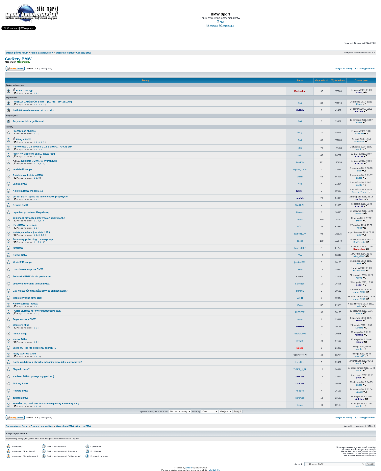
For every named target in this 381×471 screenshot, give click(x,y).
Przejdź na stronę (343, 68)
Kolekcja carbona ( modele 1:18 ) (31, 232)
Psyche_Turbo (300, 169)
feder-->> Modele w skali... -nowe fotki (34, 153)
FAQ (221, 22)
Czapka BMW (20, 205)
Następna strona (367, 68)
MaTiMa (300, 110)
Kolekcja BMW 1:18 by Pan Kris (39, 161)
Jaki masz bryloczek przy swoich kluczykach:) (39, 218)
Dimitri (359, 220)
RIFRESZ (300, 312)
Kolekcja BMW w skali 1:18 (28, 191)
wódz (299, 226)
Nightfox (359, 399)
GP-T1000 (300, 376)
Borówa (300, 291)
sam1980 (359, 133)
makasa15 (359, 356)
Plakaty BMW (20, 383)
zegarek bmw (20, 397)
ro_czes (300, 391)
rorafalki (300, 198)
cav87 (300, 269)
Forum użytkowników (42, 53)
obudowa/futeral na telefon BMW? (31, 283)
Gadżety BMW (83, 53)
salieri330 (299, 283)
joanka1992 (299, 262)
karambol (299, 398)
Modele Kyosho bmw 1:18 (27, 298)
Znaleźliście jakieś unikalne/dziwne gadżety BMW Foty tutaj (46, 403)
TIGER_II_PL (299, 369)
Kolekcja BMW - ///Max (25, 303)
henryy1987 (300, 248)
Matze (359, 104)
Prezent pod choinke (24, 131)
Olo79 (359, 313)
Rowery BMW (20, 390)
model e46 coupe (22, 169)
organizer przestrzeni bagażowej (31, 212)
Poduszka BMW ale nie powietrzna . (32, 276)
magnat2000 (300, 333)
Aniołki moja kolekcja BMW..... (29, 175)
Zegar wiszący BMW (24, 319)
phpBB (189, 468)
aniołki (359, 149)
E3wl (300, 255)
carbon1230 (300, 234)
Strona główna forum (17, 53)
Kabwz (359, 278)
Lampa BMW (20, 183)
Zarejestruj (228, 26)
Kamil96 (359, 327)
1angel (300, 405)
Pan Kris (300, 162)
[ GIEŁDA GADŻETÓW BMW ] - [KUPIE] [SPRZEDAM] (42, 101)
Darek (359, 320)
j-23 (300, 148)
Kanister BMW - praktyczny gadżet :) (33, 376)
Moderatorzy (23, 62)
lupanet (359, 392)
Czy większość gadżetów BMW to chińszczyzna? (40, 290)
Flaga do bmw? (21, 369)
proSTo (299, 341)
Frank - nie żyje (24, 90)
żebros (359, 342)
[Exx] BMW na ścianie (25, 225)
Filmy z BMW (23, 139)
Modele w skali (21, 325)
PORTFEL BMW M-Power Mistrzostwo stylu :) (38, 310)
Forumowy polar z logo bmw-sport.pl (33, 239)
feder (299, 155)
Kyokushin (300, 91)
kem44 (300, 219)
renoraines (359, 141)
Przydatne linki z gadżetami (28, 121)
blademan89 (359, 270)
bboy (299, 132)
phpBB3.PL (214, 470)
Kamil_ (359, 92)
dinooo (300, 241)
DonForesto (359, 242)
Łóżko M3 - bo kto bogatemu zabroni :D (34, 348)
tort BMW (18, 248)
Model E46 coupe (22, 262)
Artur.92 (359, 156)
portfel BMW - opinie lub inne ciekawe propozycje (40, 196)
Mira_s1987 (359, 256)
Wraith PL (300, 205)
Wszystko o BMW (65, 53)
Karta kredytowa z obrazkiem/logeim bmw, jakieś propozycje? (47, 362)
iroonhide (299, 362)
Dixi (300, 103)
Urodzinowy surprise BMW (28, 269)
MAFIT (300, 298)
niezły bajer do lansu (24, 353)
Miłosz (299, 348)
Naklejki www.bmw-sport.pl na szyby (33, 110)
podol (359, 285)
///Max (359, 122)
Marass (300, 212)
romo (299, 319)
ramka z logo (20, 333)
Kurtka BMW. (20, 255)
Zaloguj (213, 26)
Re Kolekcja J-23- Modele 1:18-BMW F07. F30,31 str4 (42, 146)
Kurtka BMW (20, 339)
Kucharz (359, 199)
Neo (300, 184)
